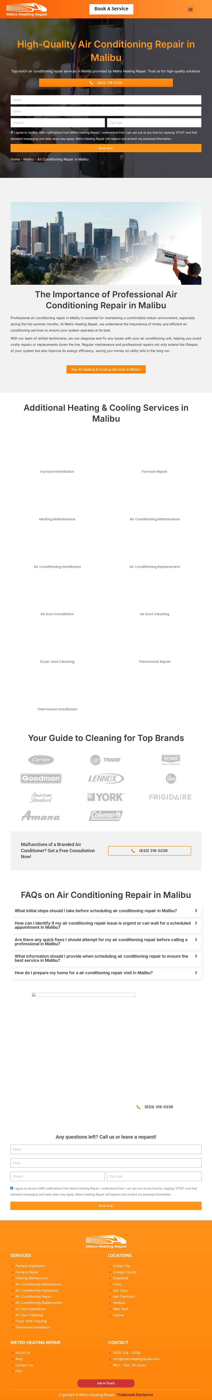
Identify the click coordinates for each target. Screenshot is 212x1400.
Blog (19, 1359)
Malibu (28, 159)
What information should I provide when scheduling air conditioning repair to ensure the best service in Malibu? (101, 958)
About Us (23, 1353)
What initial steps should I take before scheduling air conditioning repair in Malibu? (96, 910)
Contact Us (24, 1365)
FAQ (19, 1371)
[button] (190, 9)
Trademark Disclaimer (135, 1395)
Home (15, 159)
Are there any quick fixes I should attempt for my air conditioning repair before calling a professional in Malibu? (101, 941)
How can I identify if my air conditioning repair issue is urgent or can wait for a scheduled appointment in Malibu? (103, 925)
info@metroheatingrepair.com (136, 1359)
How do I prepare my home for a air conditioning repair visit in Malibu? (84, 972)
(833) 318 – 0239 (126, 1353)
